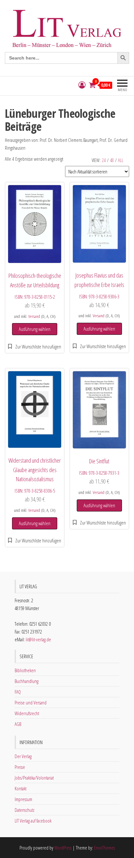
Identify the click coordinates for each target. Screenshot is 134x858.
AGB (18, 724)
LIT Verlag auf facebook (33, 820)
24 (104, 160)
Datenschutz (24, 810)
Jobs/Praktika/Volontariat (34, 777)
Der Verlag (23, 756)
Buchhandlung (26, 681)
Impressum (23, 799)
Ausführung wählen (34, 329)
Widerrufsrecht (27, 713)
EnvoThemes (104, 847)
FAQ (18, 691)
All (120, 160)
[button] (34, 346)
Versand (34, 316)
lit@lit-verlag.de (38, 639)
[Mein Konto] (82, 85)
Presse (20, 767)
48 (112, 160)
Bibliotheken (25, 670)
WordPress (63, 847)
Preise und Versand (31, 702)
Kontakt (20, 788)
